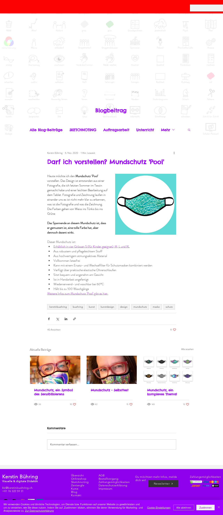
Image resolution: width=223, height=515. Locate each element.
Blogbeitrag (111, 110)
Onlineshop (79, 478)
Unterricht (145, 130)
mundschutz (140, 306)
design (124, 306)
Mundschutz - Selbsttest (110, 390)
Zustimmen (205, 507)
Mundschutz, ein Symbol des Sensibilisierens (53, 392)
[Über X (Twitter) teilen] (57, 319)
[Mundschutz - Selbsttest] (112, 370)
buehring (78, 306)
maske (156, 306)
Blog (74, 492)
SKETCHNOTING (83, 130)
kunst (92, 306)
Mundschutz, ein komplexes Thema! (162, 392)
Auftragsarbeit (116, 130)
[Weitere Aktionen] (174, 153)
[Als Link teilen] (74, 319)
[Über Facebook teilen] (49, 319)
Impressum (105, 488)
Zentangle (77, 485)
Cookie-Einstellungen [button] (159, 507)
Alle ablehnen (183, 507)
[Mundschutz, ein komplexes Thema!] (168, 370)
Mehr (165, 130)
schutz (169, 306)
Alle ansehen (187, 349)
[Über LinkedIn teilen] (66, 319)
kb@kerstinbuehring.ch (17, 487)
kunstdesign (107, 306)
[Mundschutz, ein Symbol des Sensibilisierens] (55, 370)
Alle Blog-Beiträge (46, 130)
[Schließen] (219, 507)
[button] (189, 129)
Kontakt (76, 495)
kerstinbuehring (58, 306)
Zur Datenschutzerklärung (39, 510)
